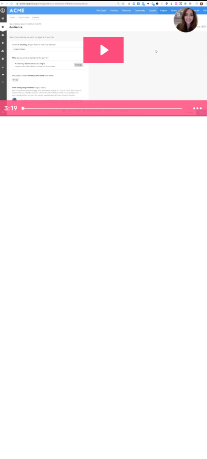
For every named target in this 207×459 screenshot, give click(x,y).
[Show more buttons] (197, 108)
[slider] (103, 108)
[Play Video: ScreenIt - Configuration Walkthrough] (103, 50)
